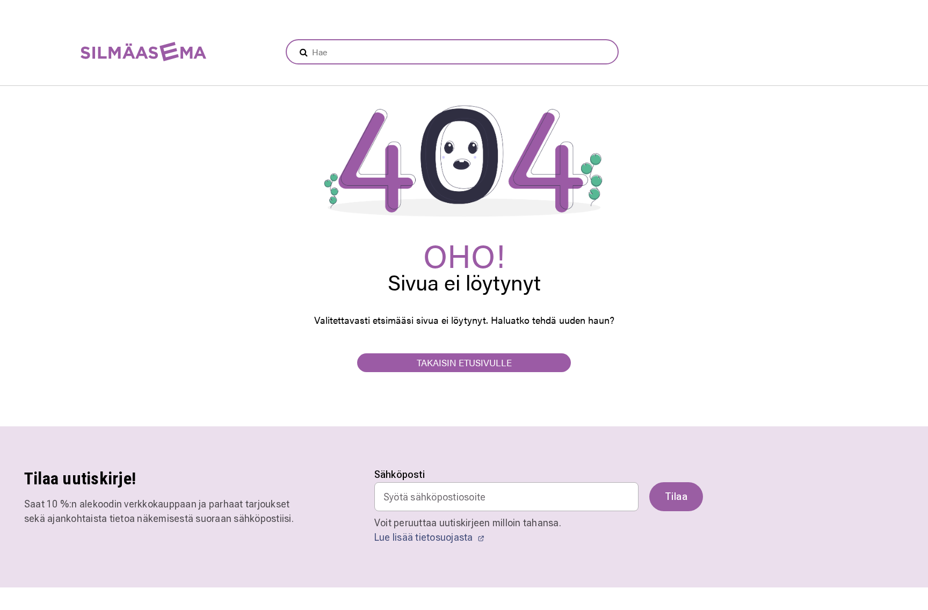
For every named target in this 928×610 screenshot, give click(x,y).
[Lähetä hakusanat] (303, 52)
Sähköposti (399, 474)
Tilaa (676, 496)
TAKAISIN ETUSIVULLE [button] (464, 362)
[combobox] (452, 51)
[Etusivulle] (116, 52)
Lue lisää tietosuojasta (424, 537)
